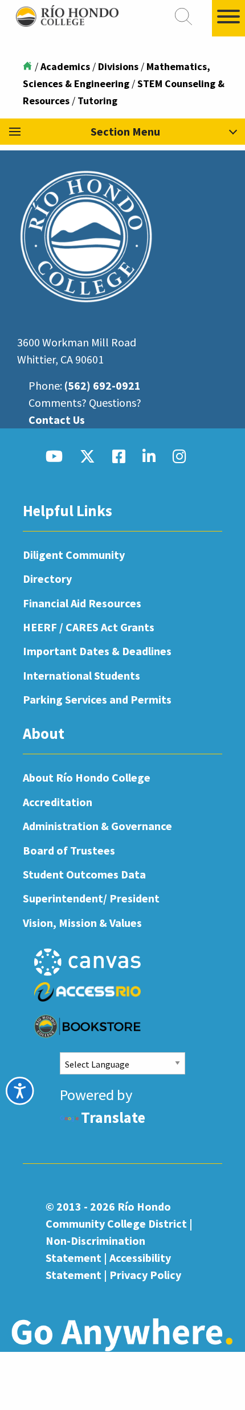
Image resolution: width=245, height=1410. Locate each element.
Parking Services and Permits (97, 699)
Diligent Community (74, 554)
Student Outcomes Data (84, 874)
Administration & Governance (97, 826)
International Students (81, 675)
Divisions (118, 66)
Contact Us (56, 419)
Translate (113, 1117)
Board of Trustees (69, 850)
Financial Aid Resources (82, 603)
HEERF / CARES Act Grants (88, 627)
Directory (47, 578)
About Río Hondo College (86, 777)
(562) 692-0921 (102, 385)
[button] (122, 131)
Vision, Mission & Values (82, 923)
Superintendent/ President (91, 898)
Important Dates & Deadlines (97, 651)
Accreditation (57, 802)
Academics (65, 66)
